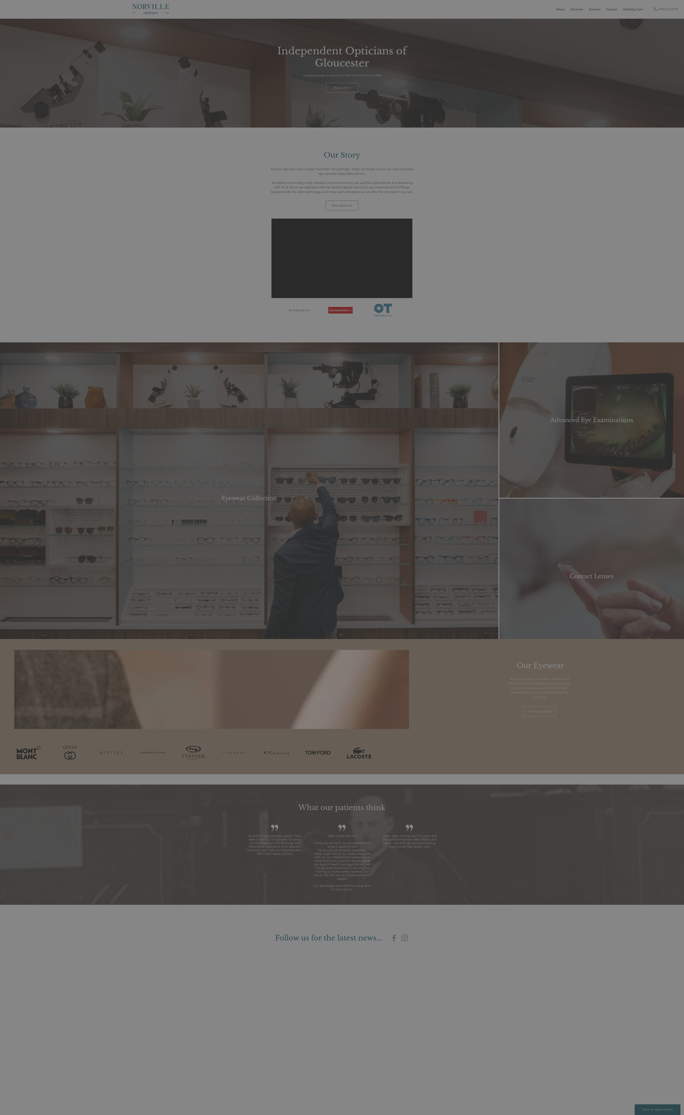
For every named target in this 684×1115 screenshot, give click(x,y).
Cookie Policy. (360, 1108)
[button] (391, 1105)
